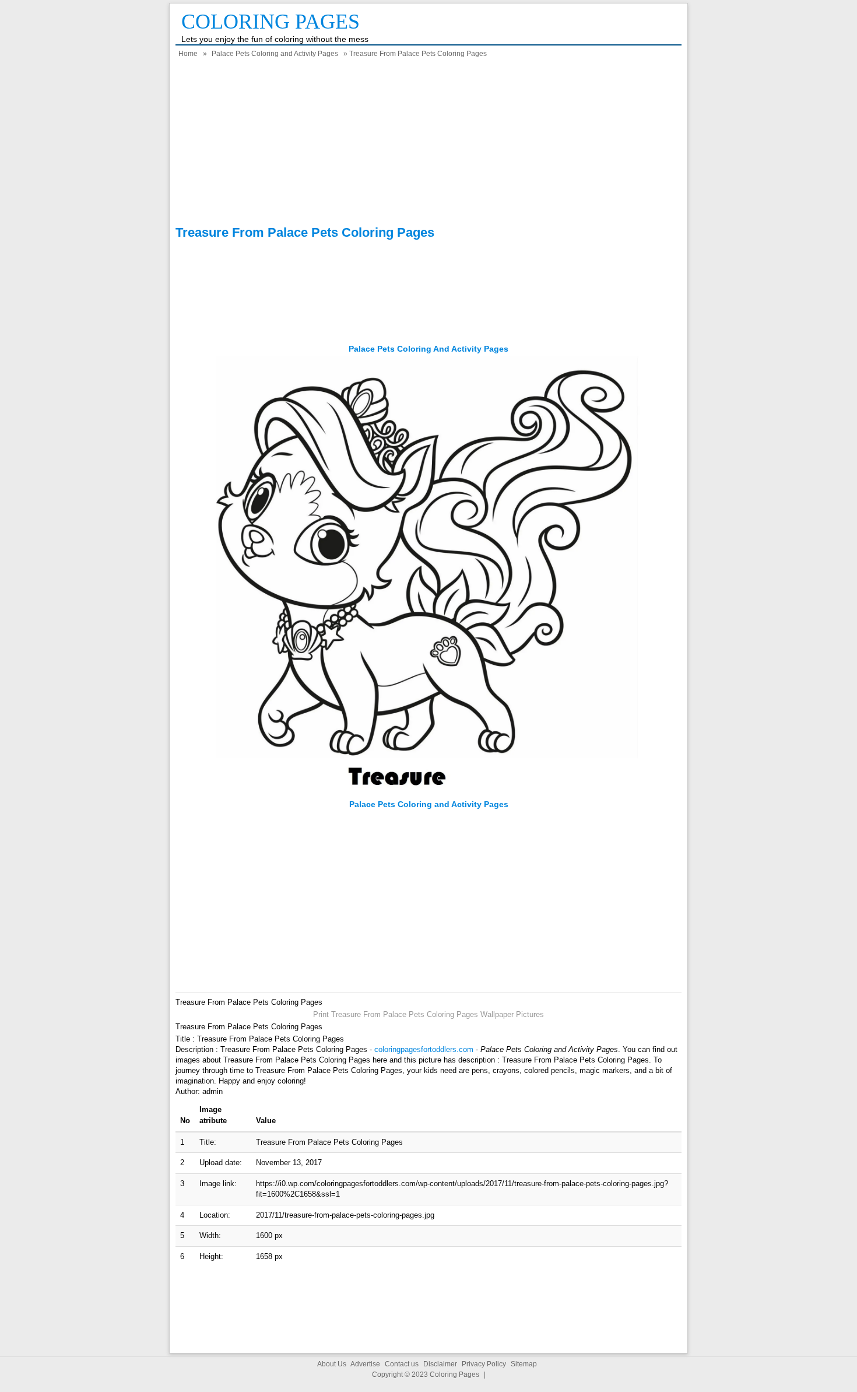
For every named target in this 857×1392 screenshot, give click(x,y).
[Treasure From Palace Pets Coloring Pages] (428, 793)
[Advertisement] (428, 143)
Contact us (402, 1364)
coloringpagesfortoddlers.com (423, 1049)
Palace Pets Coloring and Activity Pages (275, 54)
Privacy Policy (484, 1364)
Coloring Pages (270, 21)
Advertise (365, 1364)
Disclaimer (440, 1364)
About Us (331, 1364)
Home (188, 54)
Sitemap (524, 1364)
